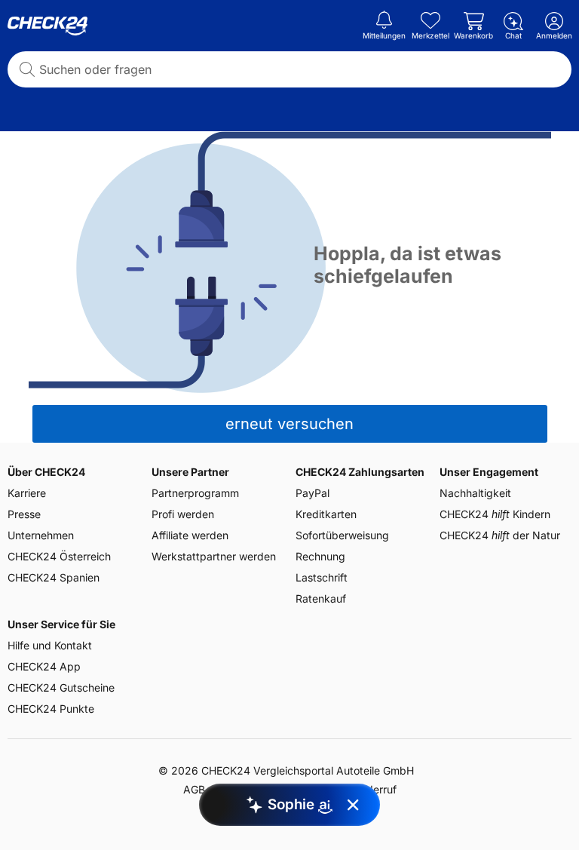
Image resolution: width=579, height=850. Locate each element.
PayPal (312, 492)
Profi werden (183, 514)
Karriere (27, 492)
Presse (24, 514)
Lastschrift (322, 577)
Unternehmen (41, 535)
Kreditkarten (326, 514)
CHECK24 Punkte (51, 708)
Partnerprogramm (195, 492)
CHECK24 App (44, 666)
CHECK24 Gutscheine (61, 687)
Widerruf (375, 789)
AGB (194, 789)
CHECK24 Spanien (54, 577)
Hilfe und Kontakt (50, 645)
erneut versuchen (289, 424)
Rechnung (320, 556)
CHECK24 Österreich (59, 556)
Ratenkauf (321, 598)
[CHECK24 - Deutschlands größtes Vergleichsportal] (47, 26)
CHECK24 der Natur (500, 535)
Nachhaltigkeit (475, 492)
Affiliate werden (190, 535)
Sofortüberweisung (342, 535)
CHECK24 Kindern (495, 514)
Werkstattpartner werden (214, 556)
